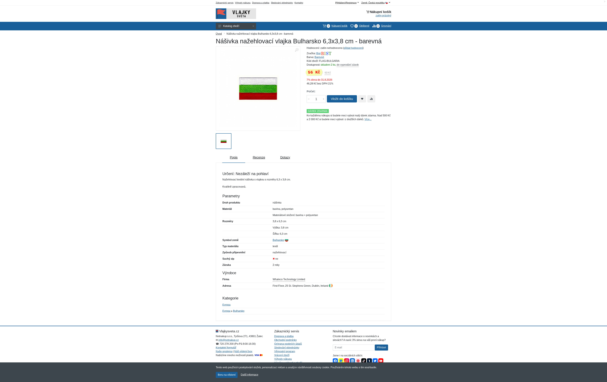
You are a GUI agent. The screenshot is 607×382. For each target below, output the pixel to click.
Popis (234, 157)
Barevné (319, 57)
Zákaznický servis (224, 2)
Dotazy (285, 157)
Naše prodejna (224, 351)
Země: (373, 3)
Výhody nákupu (243, 2)
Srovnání (384, 26)
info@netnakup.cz (228, 340)
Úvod (219, 33)
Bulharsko (278, 240)
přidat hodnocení (353, 48)
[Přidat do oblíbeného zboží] (362, 98)
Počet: (311, 91)
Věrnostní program (284, 351)
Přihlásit (381, 347)
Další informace (249, 374)
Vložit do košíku (342, 99)
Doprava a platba (260, 2)
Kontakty (298, 2)
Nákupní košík (337, 26)
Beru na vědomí (227, 374)
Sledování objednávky (282, 2)
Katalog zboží (231, 26)
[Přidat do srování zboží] (371, 98)
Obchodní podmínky (285, 340)
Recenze (259, 157)
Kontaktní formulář (226, 347)
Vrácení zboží (281, 355)
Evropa (226, 304)
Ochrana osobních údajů (288, 343)
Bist (318, 53)
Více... (368, 119)
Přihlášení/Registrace (346, 3)
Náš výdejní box (243, 351)
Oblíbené (362, 26)
